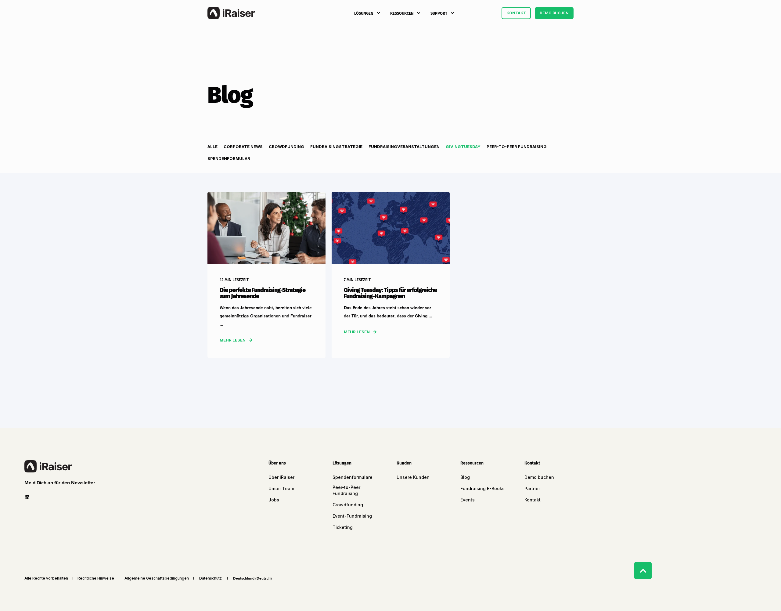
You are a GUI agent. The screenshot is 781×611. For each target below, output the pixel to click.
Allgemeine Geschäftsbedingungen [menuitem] (156, 578)
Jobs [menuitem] (273, 499)
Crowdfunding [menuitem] (348, 504)
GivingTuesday (463, 146)
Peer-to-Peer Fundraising (517, 146)
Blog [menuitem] (465, 477)
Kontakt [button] (516, 13)
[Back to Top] (643, 570)
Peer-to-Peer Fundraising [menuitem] (346, 490)
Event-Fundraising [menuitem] (352, 516)
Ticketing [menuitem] (343, 527)
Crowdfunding (286, 146)
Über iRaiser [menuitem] (281, 477)
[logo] (48, 466)
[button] (61, 483)
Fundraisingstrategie (336, 146)
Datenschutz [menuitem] (210, 578)
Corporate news (243, 146)
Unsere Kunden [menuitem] (413, 477)
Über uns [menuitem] (277, 463)
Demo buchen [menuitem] (539, 477)
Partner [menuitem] (532, 488)
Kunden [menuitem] (404, 463)
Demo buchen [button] (554, 13)
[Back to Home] (231, 13)
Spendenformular (228, 158)
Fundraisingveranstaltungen (404, 146)
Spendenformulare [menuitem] (353, 477)
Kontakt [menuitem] (532, 463)
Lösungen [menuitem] (363, 13)
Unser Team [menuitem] (281, 488)
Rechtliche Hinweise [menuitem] (95, 578)
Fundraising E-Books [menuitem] (482, 488)
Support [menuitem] (438, 13)
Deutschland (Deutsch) (252, 578)
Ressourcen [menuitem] (402, 13)
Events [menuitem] (467, 499)
